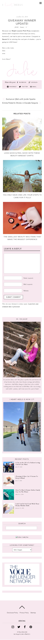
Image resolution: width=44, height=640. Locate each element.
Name (28, 278)
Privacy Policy (24, 613)
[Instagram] (13, 627)
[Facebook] (25, 627)
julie (16, 27)
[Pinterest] (31, 627)
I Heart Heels (21, 632)
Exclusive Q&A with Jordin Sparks (20, 99)
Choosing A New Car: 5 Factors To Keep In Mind (26, 477)
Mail (28, 284)
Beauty (22, 27)
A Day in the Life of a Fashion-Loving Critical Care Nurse (27, 463)
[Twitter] (19, 627)
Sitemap (33, 613)
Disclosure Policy (12, 613)
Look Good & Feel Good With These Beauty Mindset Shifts (27, 505)
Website (26, 291)
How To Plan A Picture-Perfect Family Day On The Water (27, 491)
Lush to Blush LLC (25, 634)
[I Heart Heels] (12, 5)
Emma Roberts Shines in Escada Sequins (20, 103)
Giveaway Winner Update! (22, 22)
